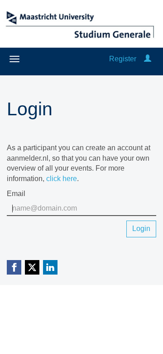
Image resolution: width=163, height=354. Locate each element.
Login (141, 228)
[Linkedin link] (50, 267)
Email (16, 193)
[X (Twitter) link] (32, 267)
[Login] (147, 59)
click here (61, 178)
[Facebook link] (14, 267)
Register (122, 59)
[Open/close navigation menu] (14, 59)
